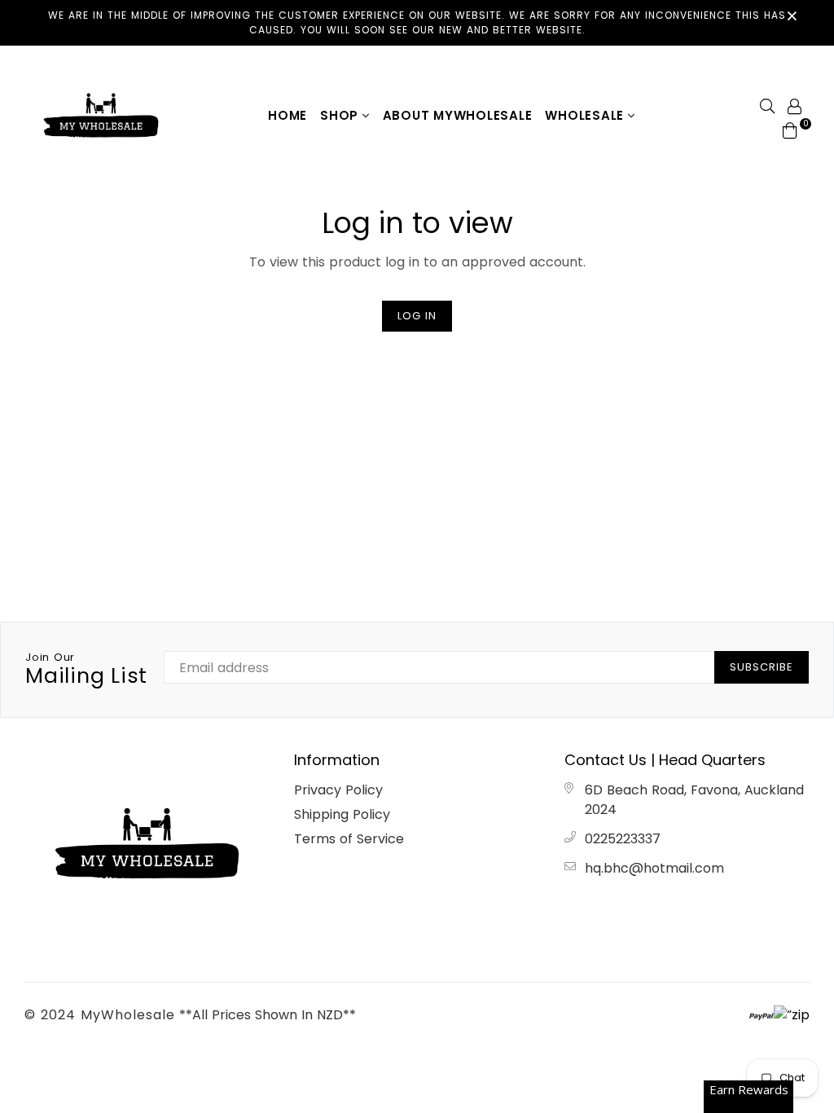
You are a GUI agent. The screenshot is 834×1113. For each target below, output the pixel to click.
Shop (341, 115)
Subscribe (761, 667)
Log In (417, 315)
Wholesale (586, 115)
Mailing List (86, 669)
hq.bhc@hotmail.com (654, 868)
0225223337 (623, 838)
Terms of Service (349, 838)
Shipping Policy (342, 814)
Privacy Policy (338, 790)
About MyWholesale (458, 115)
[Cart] (790, 130)
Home (287, 115)
